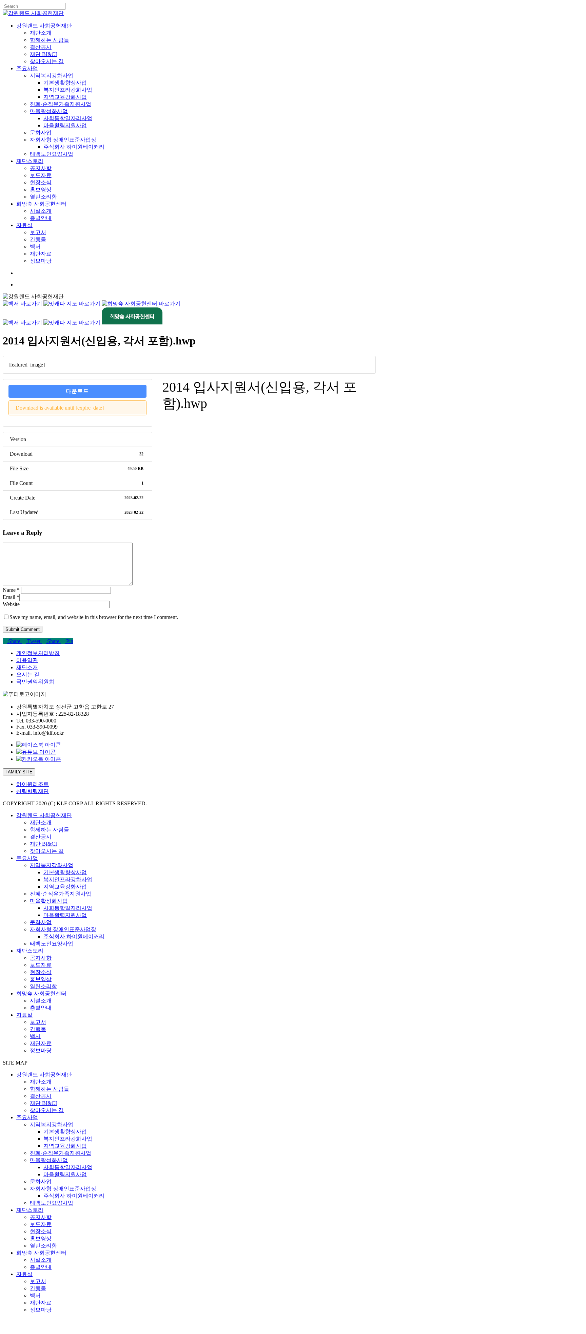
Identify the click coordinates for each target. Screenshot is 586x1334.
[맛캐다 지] (71, 322)
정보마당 (41, 1050)
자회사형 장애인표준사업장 (63, 929)
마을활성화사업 (49, 901)
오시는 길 (27, 674)
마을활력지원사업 (65, 915)
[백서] (22, 303)
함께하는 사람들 (49, 829)
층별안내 (41, 1008)
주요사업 (27, 858)
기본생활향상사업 (65, 872)
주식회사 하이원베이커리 (73, 936)
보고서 (38, 1022)
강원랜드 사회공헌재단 (44, 815)
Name (11, 590)
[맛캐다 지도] (71, 303)
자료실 (24, 1015)
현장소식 (41, 972)
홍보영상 (41, 979)
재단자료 (41, 1043)
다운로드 (77, 391)
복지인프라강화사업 (67, 879)
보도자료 (41, 965)
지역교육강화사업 (65, 886)
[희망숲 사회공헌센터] (141, 303)
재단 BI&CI (43, 844)
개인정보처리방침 (38, 653)
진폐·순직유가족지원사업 (60, 894)
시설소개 (41, 1000)
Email (11, 597)
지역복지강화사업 (51, 865)
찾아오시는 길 (47, 851)
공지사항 (41, 958)
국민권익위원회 (35, 681)
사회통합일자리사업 (67, 908)
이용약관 (27, 660)
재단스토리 (29, 951)
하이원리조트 (32, 784)
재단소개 (27, 667)
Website (11, 604)
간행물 (38, 1029)
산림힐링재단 (32, 791)
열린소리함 (43, 986)
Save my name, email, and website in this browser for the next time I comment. (93, 617)
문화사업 (41, 922)
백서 (35, 1036)
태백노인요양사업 (51, 943)
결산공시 (41, 837)
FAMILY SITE (19, 771)
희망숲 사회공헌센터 (41, 993)
